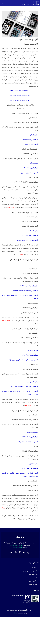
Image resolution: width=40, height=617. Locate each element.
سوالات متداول (33, 584)
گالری (35, 577)
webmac (15, 613)
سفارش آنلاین (33, 580)
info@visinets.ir (18, 548)
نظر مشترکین (33, 574)
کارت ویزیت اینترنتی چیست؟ (28, 570)
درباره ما (34, 567)
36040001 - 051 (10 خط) (16, 545)
